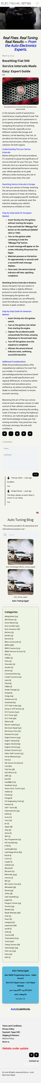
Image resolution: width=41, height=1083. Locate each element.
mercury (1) (9, 878)
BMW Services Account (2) (15, 651)
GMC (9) (8, 776)
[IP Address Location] (37, 513)
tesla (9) (8, 932)
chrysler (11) (9, 667)
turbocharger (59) (11, 948)
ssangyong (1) (10, 922)
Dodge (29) (9, 696)
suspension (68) (11, 925)
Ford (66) (8, 766)
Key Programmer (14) (13, 839)
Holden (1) (8, 792)
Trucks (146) (9, 941)
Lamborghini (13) (11, 849)
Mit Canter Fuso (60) (13, 884)
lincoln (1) (8, 855)
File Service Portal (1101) (14, 763)
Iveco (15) (8, 820)
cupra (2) (8, 680)
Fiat (3, 75)
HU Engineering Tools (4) (14, 801)
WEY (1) (7, 957)
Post (35, 474)
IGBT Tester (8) (11, 807)
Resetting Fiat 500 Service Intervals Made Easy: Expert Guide (19, 65)
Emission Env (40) (11, 734)
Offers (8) (8, 894)
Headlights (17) (10, 782)
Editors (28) (9, 721)
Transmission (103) (12, 938)
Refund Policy (8, 1038)
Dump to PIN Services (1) (14, 709)
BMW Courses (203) (12, 648)
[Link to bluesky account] (31, 1055)
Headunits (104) (11, 785)
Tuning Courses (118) (12, 944)
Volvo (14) (8, 954)
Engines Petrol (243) (12, 747)
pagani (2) (8, 900)
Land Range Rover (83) (13, 852)
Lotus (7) (8, 858)
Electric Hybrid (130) (12, 725)
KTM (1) (8, 846)
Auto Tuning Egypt (20, 601)
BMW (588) (9, 645)
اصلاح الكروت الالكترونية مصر (20, 990)
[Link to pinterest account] (36, 1055)
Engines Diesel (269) (12, 744)
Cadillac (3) (9, 658)
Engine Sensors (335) (12, 737)
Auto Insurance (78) (12, 629)
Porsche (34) (9, 906)
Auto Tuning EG (20, 994)
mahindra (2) (9, 865)
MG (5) (7, 881)
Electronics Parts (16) (13, 731)
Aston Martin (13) (11, 623)
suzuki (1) (8, 929)
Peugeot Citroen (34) (13, 903)
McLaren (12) (9, 871)
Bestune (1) (9, 639)
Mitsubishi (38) (10, 887)
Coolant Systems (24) (13, 677)
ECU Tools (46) (10, 718)
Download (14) (10, 702)
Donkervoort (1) (11, 699)
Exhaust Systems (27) (13, 750)
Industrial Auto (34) (12, 811)
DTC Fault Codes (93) (13, 706)
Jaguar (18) (8, 827)
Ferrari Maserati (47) (12, 756)
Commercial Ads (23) (12, 674)
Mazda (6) (9, 868)
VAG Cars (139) (10, 951)
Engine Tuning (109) (12, 741)
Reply (8, 486)
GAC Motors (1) (10, 772)
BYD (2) (7, 655)
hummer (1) (9, 804)
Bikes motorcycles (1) (13, 642)
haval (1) (8, 779)
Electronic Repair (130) (13, 728)
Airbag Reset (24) (11, 616)
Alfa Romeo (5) (10, 619)
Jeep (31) (8, 830)
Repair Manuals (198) (12, 913)
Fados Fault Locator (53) (14, 753)
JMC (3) (7, 836)
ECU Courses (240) (12, 712)
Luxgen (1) (8, 862)
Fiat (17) (8, 760)
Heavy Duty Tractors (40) (15, 788)
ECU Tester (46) (11, 715)
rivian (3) (8, 916)
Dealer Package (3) (12, 690)
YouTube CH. (20, 999)
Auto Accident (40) (12, 626)
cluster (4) (8, 670)
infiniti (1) (8, 814)
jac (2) (7, 823)
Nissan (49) (9, 890)
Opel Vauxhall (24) (11, 897)
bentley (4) (9, 635)
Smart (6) (8, 919)
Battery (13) (9, 632)
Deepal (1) (8, 693)
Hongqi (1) (8, 798)
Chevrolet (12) (10, 664)
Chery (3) (8, 661)
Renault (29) (9, 909)
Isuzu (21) (8, 817)
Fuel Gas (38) (10, 769)
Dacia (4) (8, 683)
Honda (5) (8, 795)
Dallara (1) (8, 686)
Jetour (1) (8, 833)
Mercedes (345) (11, 874)
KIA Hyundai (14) (11, 843)
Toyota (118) (9, 935)
